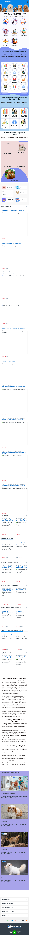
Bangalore (23, 75)
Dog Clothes (4, 588)
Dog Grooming (4, 209)
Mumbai (14, 75)
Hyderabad (23, 82)
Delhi (6, 68)
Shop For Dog (7, 153)
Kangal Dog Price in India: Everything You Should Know (13, 853)
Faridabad (14, 82)
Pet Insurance (14, 45)
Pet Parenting (13, 793)
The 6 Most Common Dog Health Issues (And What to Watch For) (14, 797)
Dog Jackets (9, 588)
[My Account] (24, 1)
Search (21, 1)
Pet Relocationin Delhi (5, 116)
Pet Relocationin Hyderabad (24, 116)
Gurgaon (23, 68)
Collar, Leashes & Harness (6, 632)
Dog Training (14, 25)
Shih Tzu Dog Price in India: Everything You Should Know (13, 825)
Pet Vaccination (14, 35)
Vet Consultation (24, 35)
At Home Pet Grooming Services (14, 52)
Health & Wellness (19, 518)
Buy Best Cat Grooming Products (14, 209)
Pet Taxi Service (5, 45)
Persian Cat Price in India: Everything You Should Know (13, 881)
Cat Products (22, 209)
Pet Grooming (5, 25)
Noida (14, 68)
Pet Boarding (5, 35)
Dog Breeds (4, 821)
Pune (6, 82)
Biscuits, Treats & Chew (6, 518)
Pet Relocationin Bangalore (5, 126)
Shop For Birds (7, 166)
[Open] (2, 1)
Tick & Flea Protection (17, 451)
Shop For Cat (21, 153)
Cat (2, 877)
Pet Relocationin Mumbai (14, 116)
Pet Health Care (5, 793)
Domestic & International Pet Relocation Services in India (14, 98)
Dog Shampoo (10, 242)
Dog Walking (23, 25)
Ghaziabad (5, 75)
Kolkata (5, 89)
